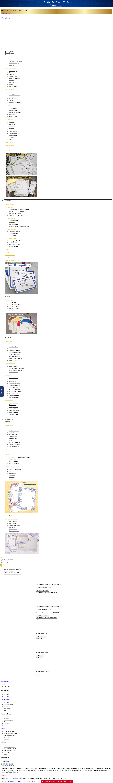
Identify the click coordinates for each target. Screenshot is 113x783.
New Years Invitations (14, 356)
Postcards (11, 82)
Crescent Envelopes (14, 306)
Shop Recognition (9, 204)
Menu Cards (12, 122)
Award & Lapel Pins (10, 257)
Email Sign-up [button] (9, 53)
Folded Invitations (13, 412)
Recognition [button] (8, 200)
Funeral (7, 452)
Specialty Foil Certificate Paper (16, 211)
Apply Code (56, 5)
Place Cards (12, 126)
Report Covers (12, 97)
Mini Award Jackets (14, 224)
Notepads (11, 80)
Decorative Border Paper (15, 61)
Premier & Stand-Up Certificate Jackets (19, 226)
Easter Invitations (13, 347)
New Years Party (13, 434)
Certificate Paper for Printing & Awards (19, 209)
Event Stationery (9, 119)
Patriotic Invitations (14, 349)
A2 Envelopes (12, 302)
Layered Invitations (14, 414)
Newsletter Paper (13, 73)
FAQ (5, 710)
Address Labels (13, 108)
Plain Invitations (13, 523)
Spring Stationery (13, 461)
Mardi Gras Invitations (14, 360)
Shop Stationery (9, 58)
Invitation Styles (9, 400)
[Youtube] (2, 765)
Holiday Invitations (9, 344)
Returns (6, 706)
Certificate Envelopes (14, 231)
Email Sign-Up (5, 775)
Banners (11, 100)
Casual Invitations (13, 403)
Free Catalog (7, 685)
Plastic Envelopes (13, 99)
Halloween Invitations (14, 350)
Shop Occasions (9, 425)
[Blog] (4, 765)
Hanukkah (11, 433)
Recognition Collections (11, 238)
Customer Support (8, 704)
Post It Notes (12, 84)
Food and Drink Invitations (16, 389)
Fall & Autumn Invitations (15, 370)
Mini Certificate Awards (15, 213)
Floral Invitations (13, 366)
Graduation (12, 475)
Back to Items (39, 655)
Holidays (7, 428)
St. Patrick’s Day (13, 438)
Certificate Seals (13, 235)
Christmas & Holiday (14, 431)
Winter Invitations (13, 372)
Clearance (6, 737)
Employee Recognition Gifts (12, 260)
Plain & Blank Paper (14, 63)
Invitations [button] (8, 337)
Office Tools (12, 114)
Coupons (6, 739)
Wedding (11, 479)
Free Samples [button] (9, 51)
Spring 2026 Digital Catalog (10, 733)
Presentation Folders (14, 95)
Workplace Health (13, 116)
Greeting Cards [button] (9, 419)
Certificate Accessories (10, 229)
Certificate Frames (13, 233)
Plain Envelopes (13, 521)
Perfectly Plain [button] (8, 515)
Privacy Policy (31, 781)
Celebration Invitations (14, 385)
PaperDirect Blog (6, 13)
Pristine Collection (13, 246)
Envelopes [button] (7, 296)
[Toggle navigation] (1, 48)
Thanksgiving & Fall (14, 446)
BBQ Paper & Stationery (15, 469)
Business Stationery (10, 68)
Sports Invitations (13, 393)
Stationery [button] (8, 54)
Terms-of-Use (21, 781)
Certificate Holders (10, 218)
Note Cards (12, 124)
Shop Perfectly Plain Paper (11, 519)
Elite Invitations (12, 405)
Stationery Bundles (9, 89)
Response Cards (13, 133)
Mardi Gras (11, 477)
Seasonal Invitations (10, 363)
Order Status (7, 686)
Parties (7, 466)
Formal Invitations (13, 378)
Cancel (38, 619)
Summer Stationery (14, 463)
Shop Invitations (9, 341)
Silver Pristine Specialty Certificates (12, 574)
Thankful (7, 449)
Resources (4, 728)
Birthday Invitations (14, 387)
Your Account (5, 681)
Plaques (7, 249)
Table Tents (12, 137)
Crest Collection (13, 242)
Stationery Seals (13, 110)
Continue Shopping (40, 636)
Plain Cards (12, 527)
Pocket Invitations (13, 409)
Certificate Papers (9, 207)
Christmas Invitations (14, 354)
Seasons (7, 454)
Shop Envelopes (9, 300)
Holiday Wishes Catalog (9, 735)
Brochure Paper (13, 71)
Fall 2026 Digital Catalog (9, 731)
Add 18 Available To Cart (42, 590)
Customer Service (6, 699)
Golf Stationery (13, 473)
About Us (3, 781)
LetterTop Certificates (14, 78)
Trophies (7, 252)
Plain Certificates (13, 529)
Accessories (8, 105)
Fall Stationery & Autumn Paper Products (19, 457)
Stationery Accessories (15, 102)
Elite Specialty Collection (15, 244)
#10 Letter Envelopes (14, 304)
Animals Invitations (14, 397)
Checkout (38, 657)
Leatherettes (12, 222)
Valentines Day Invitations (15, 358)
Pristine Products (13, 86)
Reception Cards (13, 131)
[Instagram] (13, 765)
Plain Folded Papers (14, 531)
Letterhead (11, 74)
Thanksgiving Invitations (15, 352)
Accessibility (11, 781)
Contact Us (6, 702)
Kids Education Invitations (15, 391)
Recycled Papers (9, 145)
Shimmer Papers (9, 148)
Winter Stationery (13, 459)
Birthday (11, 471)
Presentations (8, 92)
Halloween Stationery (14, 444)
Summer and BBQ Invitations (16, 368)
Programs (11, 128)
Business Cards (13, 76)
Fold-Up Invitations (13, 407)
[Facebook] (7, 765)
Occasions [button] (7, 421)
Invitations (7, 150)
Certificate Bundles (10, 255)
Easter (10, 440)
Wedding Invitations (14, 380)
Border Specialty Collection (16, 241)
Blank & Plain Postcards (15, 525)
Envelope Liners (13, 310)
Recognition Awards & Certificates (12, 569)
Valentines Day (13, 436)
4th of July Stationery (14, 442)
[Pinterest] (10, 765)
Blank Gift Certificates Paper (16, 215)
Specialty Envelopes (14, 308)
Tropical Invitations (14, 395)
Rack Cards (12, 130)
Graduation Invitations (14, 383)
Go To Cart (39, 638)
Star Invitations (12, 381)
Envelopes (11, 65)
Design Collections (9, 142)
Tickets (10, 139)
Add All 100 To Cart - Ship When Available (46, 592)
